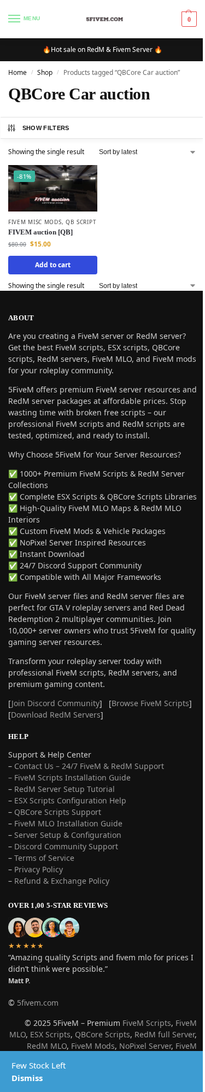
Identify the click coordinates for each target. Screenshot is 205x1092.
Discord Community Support (66, 846)
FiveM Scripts (146, 1023)
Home (17, 72)
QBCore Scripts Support (57, 812)
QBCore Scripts (102, 1034)
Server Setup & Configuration (66, 835)
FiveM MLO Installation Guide (68, 823)
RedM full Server (164, 1034)
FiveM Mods (93, 1046)
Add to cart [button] (53, 264)
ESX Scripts (50, 1034)
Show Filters (45, 128)
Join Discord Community (55, 703)
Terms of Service (44, 858)
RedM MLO (47, 1046)
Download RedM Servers (56, 714)
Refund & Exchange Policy (61, 881)
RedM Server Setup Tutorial (64, 789)
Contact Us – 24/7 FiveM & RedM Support (89, 766)
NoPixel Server (145, 1046)
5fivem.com (37, 1002)
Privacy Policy (38, 869)
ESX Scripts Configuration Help (70, 800)
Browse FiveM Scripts (150, 703)
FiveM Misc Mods (35, 222)
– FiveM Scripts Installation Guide (69, 777)
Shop (44, 72)
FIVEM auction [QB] (40, 232)
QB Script (81, 222)
